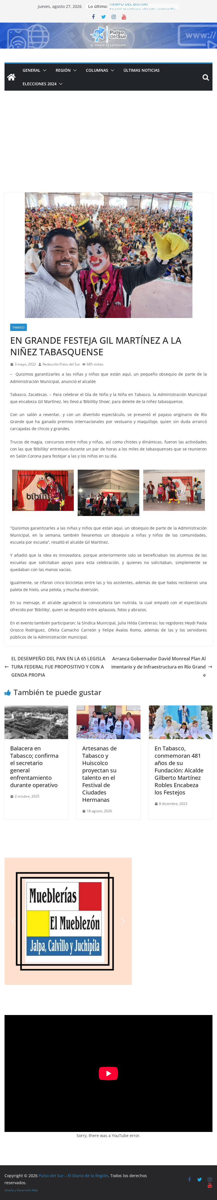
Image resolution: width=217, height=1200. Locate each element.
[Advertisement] (108, 150)
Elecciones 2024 (40, 83)
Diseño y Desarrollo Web (21, 1190)
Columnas (97, 70)
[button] (43, 70)
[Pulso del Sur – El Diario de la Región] (108, 26)
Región (63, 70)
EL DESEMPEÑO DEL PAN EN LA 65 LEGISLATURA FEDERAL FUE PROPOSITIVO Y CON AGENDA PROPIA (58, 666)
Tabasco (18, 327)
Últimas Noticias (141, 70)
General (31, 70)
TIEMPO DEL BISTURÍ (128, 6)
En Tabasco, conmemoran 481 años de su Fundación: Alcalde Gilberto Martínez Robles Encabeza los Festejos (179, 770)
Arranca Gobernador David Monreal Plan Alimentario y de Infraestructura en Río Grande (158, 666)
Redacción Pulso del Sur (61, 364)
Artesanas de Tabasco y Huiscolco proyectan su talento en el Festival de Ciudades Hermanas (99, 773)
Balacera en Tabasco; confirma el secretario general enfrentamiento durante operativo (34, 766)
